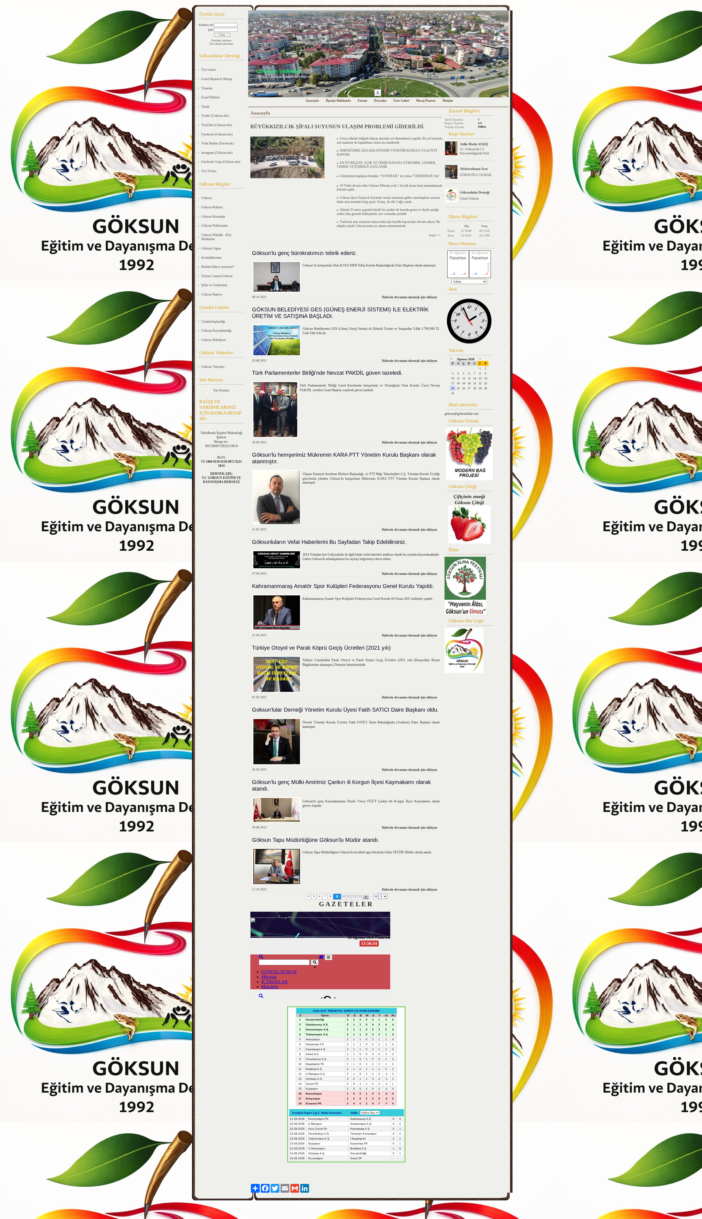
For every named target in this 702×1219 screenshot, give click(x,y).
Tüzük (205, 107)
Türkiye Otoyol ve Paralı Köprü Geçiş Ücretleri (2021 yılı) (321, 648)
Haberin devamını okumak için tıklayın (409, 297)
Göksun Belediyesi (213, 340)
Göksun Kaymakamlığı (216, 331)
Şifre (210, 29)
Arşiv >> (435, 235)
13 (360, 896)
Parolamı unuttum (221, 40)
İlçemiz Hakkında (338, 101)
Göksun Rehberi (212, 207)
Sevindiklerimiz (211, 258)
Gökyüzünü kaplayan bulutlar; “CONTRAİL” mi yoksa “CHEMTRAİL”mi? (388, 176)
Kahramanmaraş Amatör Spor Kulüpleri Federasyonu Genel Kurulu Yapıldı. (343, 586)
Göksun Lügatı (211, 248)
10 (344, 896)
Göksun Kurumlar (213, 216)
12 (354, 896)
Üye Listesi (208, 70)
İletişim (448, 101)
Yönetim (207, 88)
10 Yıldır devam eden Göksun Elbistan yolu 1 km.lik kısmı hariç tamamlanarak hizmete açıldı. (389, 188)
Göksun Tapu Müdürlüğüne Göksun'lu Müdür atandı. (316, 840)
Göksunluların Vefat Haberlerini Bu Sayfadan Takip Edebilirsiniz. (329, 542)
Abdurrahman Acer (474, 169)
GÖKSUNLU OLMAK (476, 175)
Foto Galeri (401, 101)
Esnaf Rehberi (210, 97)
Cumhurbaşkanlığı (213, 321)
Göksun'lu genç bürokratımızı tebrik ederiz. (304, 253)
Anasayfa (312, 101)
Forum (362, 101)
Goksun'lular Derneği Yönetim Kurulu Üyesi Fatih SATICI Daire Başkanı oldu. (345, 710)
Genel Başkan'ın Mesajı (216, 79)
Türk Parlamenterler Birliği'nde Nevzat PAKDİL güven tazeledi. (327, 373)
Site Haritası (221, 390)
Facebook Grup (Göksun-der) (220, 162)
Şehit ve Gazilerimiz (214, 285)
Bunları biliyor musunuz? (217, 267)
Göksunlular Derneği (474, 192)
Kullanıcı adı (206, 24)
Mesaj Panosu (426, 101)
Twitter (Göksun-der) (215, 116)
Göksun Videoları (212, 367)
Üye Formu (208, 171)
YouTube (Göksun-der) (216, 125)
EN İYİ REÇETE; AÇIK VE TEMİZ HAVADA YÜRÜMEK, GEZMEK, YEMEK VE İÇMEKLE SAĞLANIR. (386, 165)
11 (349, 896)
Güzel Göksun (469, 198)
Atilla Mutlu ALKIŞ (474, 144)
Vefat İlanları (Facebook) (217, 143)
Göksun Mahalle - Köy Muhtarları (216, 237)
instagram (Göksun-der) (217, 153)
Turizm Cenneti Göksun (217, 276)
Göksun (206, 198)
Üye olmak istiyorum (221, 43)
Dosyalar (380, 101)
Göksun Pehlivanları (214, 226)
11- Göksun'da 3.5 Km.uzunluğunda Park (474, 151)
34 (375, 896)
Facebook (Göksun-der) (217, 134)
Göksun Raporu (211, 294)
